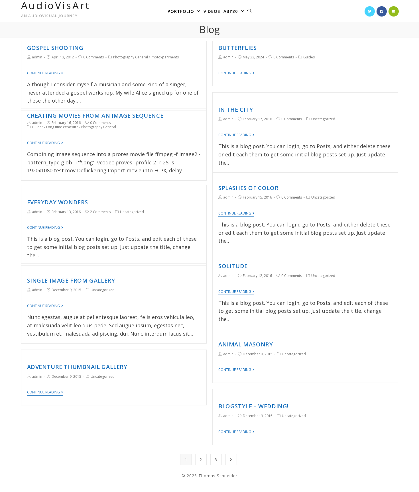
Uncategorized (323, 119)
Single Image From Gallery (71, 280)
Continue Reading (43, 73)
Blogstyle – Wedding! (253, 406)
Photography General (130, 57)
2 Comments (100, 211)
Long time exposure (62, 126)
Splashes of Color (248, 188)
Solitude (233, 266)
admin (37, 57)
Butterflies (237, 48)
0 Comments (93, 57)
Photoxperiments (165, 57)
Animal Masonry (245, 344)
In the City (235, 109)
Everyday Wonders (57, 202)
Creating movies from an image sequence (95, 115)
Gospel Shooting (55, 48)
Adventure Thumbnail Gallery (77, 367)
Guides (309, 57)
